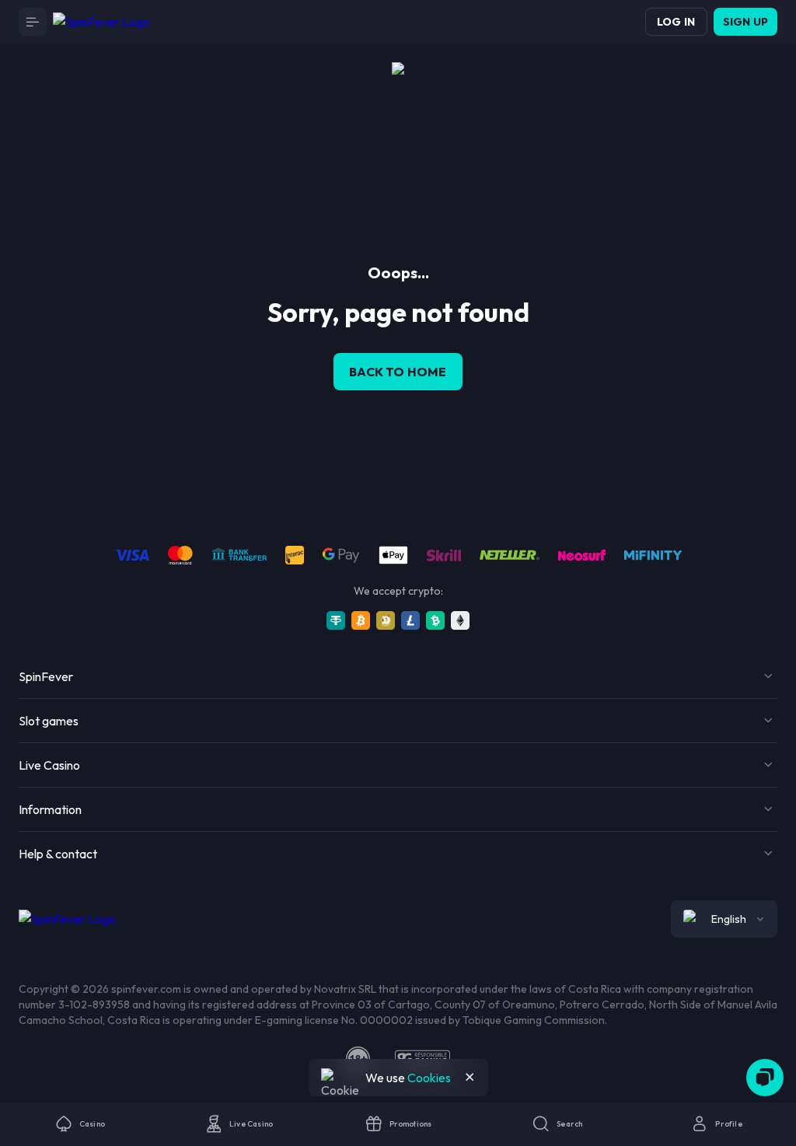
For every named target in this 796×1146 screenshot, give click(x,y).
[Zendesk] (765, 1077)
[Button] (33, 22)
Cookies (429, 1077)
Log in (676, 22)
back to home (397, 371)
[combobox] (724, 919)
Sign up (745, 22)
